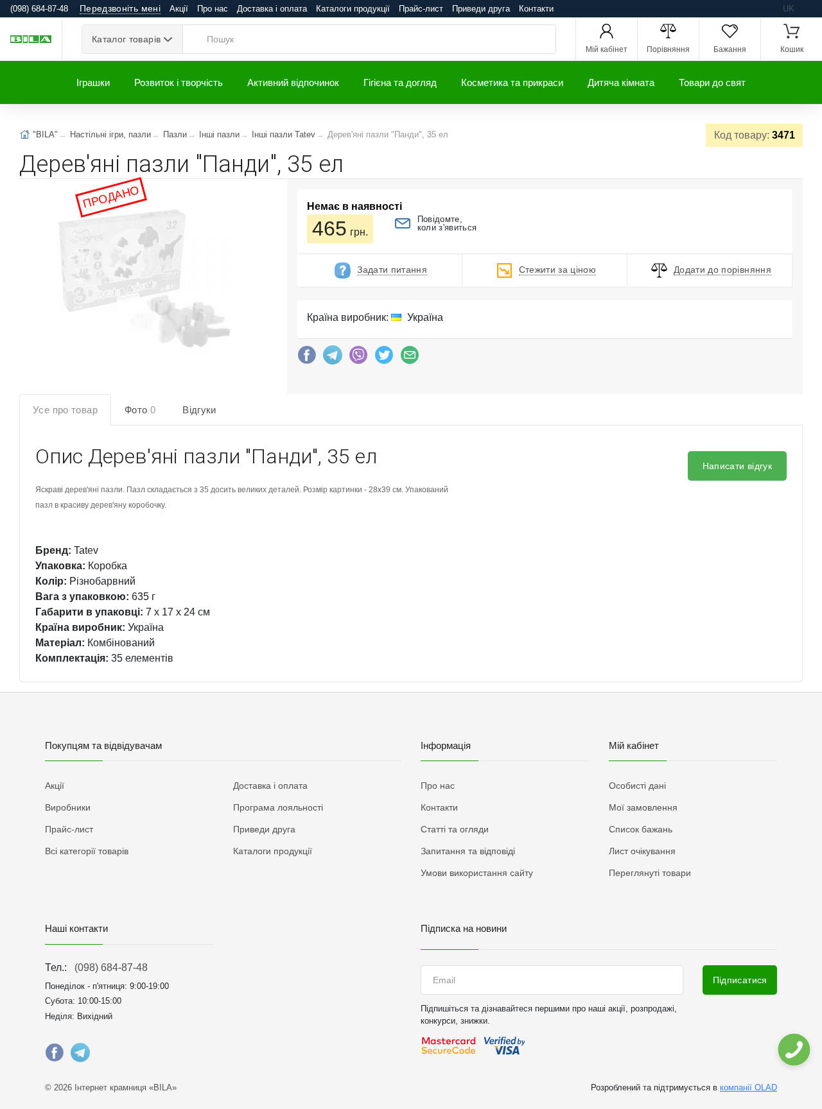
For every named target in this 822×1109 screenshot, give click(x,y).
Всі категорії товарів (86, 851)
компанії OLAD (748, 1087)
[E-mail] (409, 358)
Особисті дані (637, 785)
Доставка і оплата (272, 8)
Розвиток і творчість (178, 82)
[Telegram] (332, 358)
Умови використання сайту (477, 873)
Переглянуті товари (650, 873)
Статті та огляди (455, 829)
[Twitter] (384, 358)
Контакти (536, 8)
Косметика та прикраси (512, 82)
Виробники (68, 807)
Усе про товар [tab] (65, 409)
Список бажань (640, 829)
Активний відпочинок (293, 82)
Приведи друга (481, 8)
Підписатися (740, 980)
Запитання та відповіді (468, 851)
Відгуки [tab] (199, 409)
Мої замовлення (643, 807)
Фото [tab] (140, 409)
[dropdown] (793, 1050)
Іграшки (93, 82)
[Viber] (358, 358)
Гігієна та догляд (400, 82)
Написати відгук (737, 466)
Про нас (212, 8)
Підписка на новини (464, 928)
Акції (179, 8)
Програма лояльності (278, 807)
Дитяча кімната (621, 82)
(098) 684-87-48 (111, 967)
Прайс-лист (421, 8)
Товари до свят (712, 82)
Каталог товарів (126, 39)
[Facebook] (307, 358)
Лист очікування (642, 851)
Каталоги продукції (353, 8)
